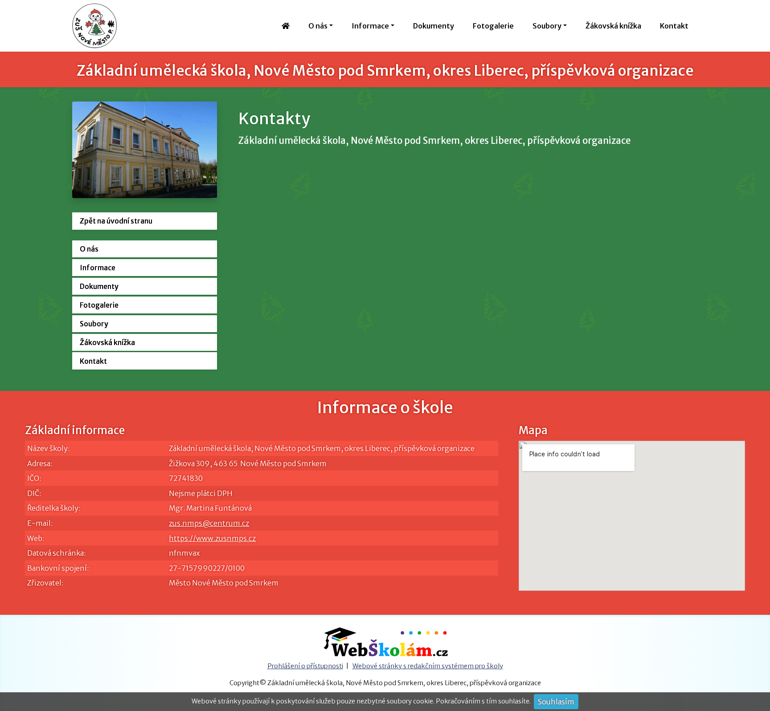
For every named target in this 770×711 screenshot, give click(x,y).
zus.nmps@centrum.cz (209, 523)
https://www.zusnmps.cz (212, 538)
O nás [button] (318, 25)
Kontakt (674, 25)
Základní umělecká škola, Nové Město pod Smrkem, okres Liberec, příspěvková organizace (385, 71)
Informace (97, 267)
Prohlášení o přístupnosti (305, 666)
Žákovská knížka (613, 25)
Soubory (94, 323)
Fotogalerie (493, 25)
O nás (89, 248)
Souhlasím (556, 701)
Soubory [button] (546, 25)
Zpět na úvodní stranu (116, 220)
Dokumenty (433, 25)
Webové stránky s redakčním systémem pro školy (427, 666)
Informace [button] (370, 25)
